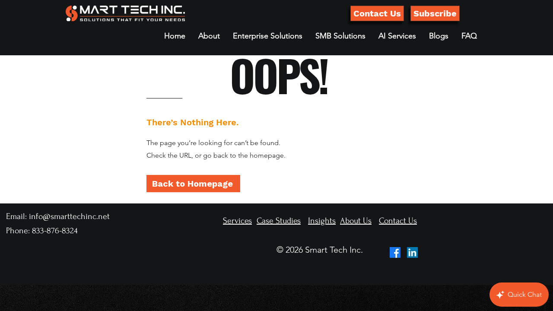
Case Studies (279, 220)
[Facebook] (395, 252)
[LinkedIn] (412, 252)
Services (237, 220)
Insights (322, 220)
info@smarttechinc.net (69, 216)
